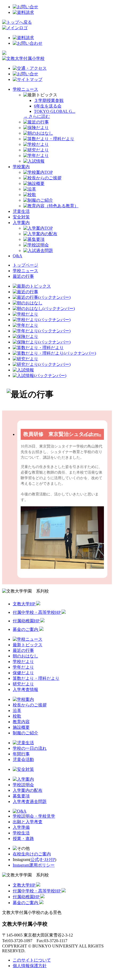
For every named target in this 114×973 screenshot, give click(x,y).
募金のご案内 (26, 629)
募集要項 (21, 796)
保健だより (23, 672)
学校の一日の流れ (30, 748)
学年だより (23, 667)
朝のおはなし (25, 656)
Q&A (17, 256)
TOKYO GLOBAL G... (54, 111)
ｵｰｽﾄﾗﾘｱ (47, 859)
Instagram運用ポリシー (34, 865)
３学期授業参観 (49, 100)
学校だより (23, 661)
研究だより (23, 684)
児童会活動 (23, 759)
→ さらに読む (36, 116)
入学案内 (21, 222)
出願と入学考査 (27, 821)
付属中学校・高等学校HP (37, 612)
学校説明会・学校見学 (34, 816)
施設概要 (21, 727)
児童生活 (21, 211)
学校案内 (21, 166)
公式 (34, 859)
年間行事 (21, 754)
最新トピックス (27, 645)
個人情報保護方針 (30, 965)
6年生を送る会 (48, 106)
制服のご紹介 (25, 733)
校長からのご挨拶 (30, 705)
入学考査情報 (25, 689)
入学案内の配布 (27, 790)
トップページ (25, 265)
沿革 (17, 710)
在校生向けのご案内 (32, 854)
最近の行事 (23, 276)
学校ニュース (25, 89)
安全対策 (21, 217)
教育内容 (21, 721)
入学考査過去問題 (30, 801)
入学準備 (21, 827)
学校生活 (21, 833)
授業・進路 (23, 838)
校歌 (17, 716)
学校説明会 (23, 784)
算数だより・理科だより (36, 678)
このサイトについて (32, 960)
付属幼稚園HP (26, 621)
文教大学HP (24, 604)
